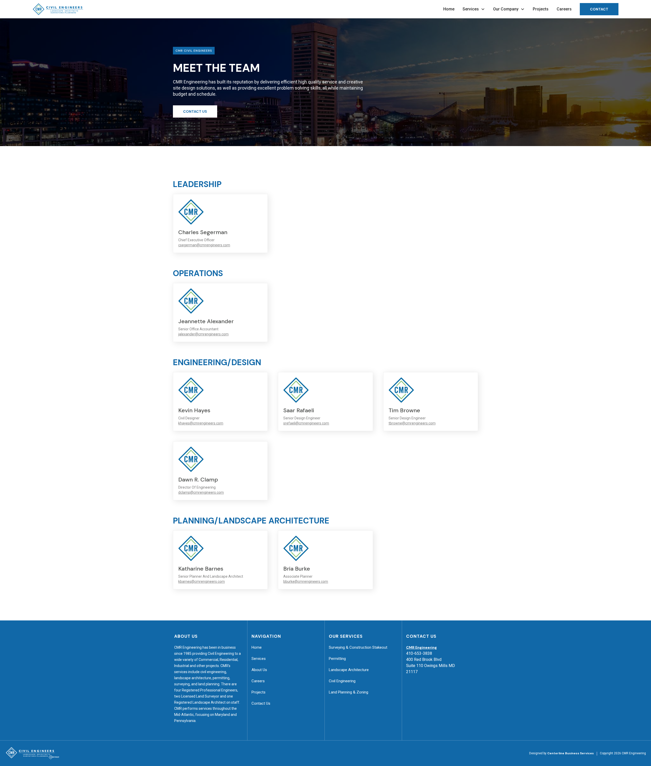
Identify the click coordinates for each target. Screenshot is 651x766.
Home (448, 9)
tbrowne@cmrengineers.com (412, 423)
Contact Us (260, 703)
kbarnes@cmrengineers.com (201, 581)
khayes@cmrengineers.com (200, 423)
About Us (259, 670)
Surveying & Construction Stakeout (358, 647)
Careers (564, 9)
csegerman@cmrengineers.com (204, 245)
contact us (195, 111)
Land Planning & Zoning (348, 692)
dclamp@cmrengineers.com (201, 492)
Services (258, 658)
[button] (473, 9)
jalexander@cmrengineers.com (203, 334)
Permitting (337, 658)
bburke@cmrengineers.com (305, 581)
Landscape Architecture (349, 670)
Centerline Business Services (570, 753)
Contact (599, 9)
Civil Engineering (342, 681)
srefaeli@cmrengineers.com (306, 423)
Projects (541, 9)
